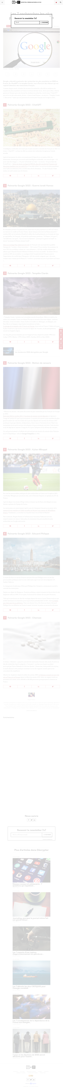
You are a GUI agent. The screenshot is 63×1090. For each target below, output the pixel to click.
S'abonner (45, 22)
